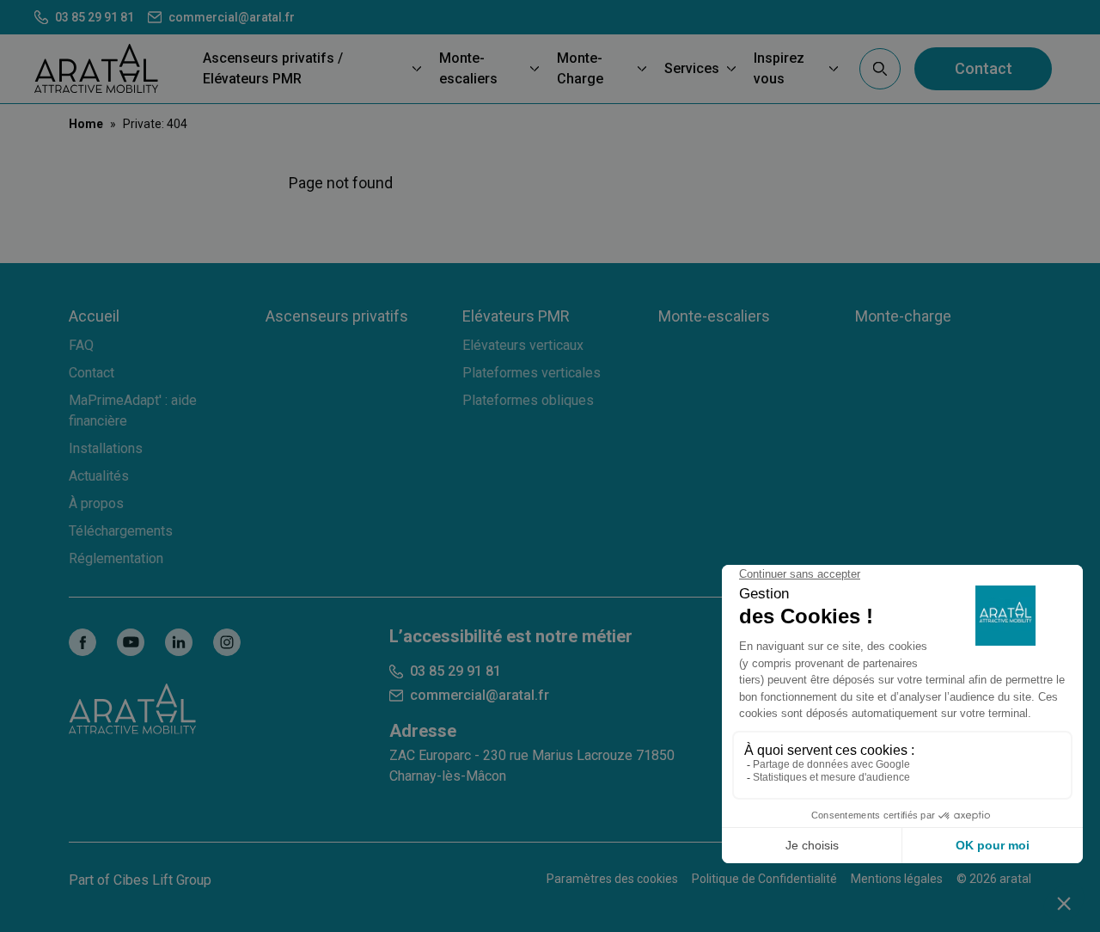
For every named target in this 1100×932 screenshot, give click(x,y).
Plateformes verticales (531, 373)
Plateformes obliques (528, 400)
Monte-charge (903, 316)
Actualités (99, 476)
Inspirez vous (779, 68)
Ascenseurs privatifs (337, 316)
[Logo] (96, 68)
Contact (983, 68)
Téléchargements (121, 531)
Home (86, 124)
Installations (106, 448)
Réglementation (116, 558)
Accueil (94, 316)
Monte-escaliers (468, 68)
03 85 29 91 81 (94, 17)
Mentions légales (897, 879)
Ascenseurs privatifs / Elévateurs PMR (273, 68)
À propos (96, 503)
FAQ (81, 345)
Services (691, 68)
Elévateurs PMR (516, 316)
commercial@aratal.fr (231, 17)
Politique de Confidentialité (764, 879)
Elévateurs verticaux (523, 345)
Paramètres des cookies (612, 879)
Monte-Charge (580, 68)
